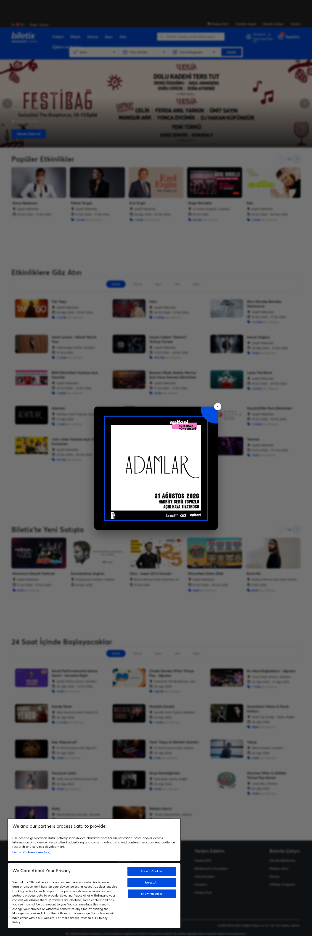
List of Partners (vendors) (31, 852)
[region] (94, 873)
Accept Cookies (152, 871)
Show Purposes (152, 894)
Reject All (151, 882)
